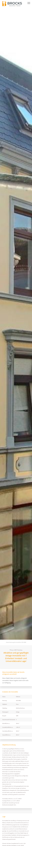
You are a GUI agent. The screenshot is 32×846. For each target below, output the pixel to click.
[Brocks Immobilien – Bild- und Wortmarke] (13, 3)
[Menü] (28, 5)
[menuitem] (28, 5)
